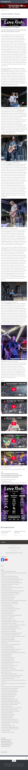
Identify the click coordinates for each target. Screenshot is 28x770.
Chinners (3, 10)
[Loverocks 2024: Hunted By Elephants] (14, 106)
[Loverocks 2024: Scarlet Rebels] (14, 359)
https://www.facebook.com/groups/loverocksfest (11, 475)
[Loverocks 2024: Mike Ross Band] (14, 226)
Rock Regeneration (6, 1)
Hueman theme (21, 765)
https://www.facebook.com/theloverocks (9, 477)
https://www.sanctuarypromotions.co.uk (9, 473)
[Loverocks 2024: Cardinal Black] (14, 300)
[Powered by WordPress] (9, 765)
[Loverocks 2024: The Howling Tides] (14, 161)
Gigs (7, 10)
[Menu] (26, 1)
